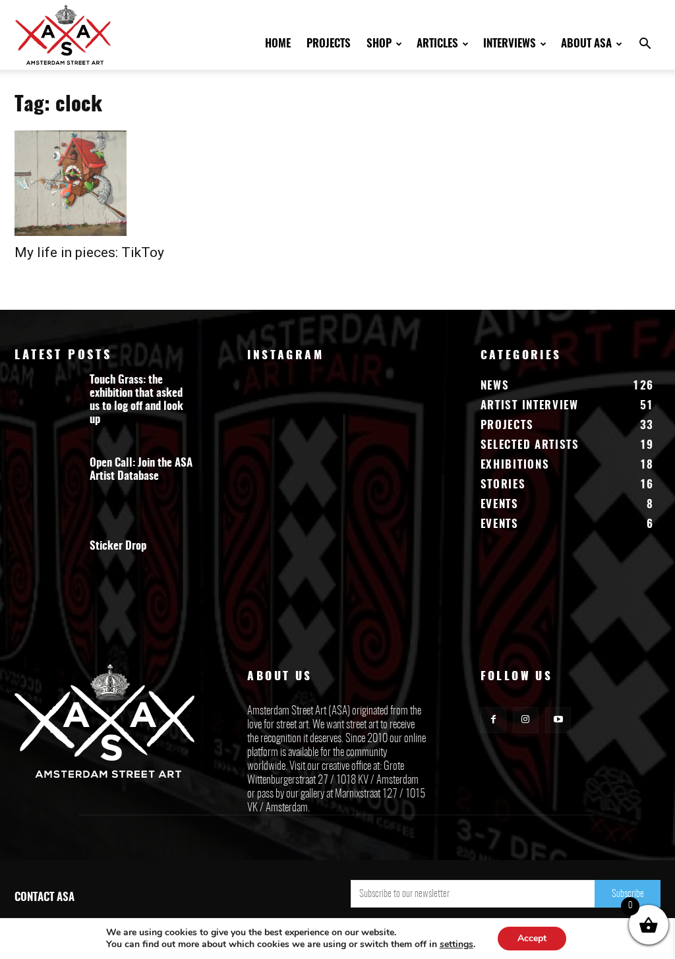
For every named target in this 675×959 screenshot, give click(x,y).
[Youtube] (558, 720)
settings (456, 944)
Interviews (509, 43)
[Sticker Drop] (47, 575)
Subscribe (628, 894)
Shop (379, 43)
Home (278, 43)
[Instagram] (526, 720)
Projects (329, 43)
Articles (437, 43)
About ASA (586, 43)
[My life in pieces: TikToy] (113, 183)
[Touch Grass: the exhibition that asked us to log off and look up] (47, 409)
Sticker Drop (118, 546)
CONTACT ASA (44, 897)
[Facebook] (493, 720)
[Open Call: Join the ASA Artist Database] (47, 492)
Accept (531, 938)
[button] (644, 45)
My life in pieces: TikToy (89, 252)
